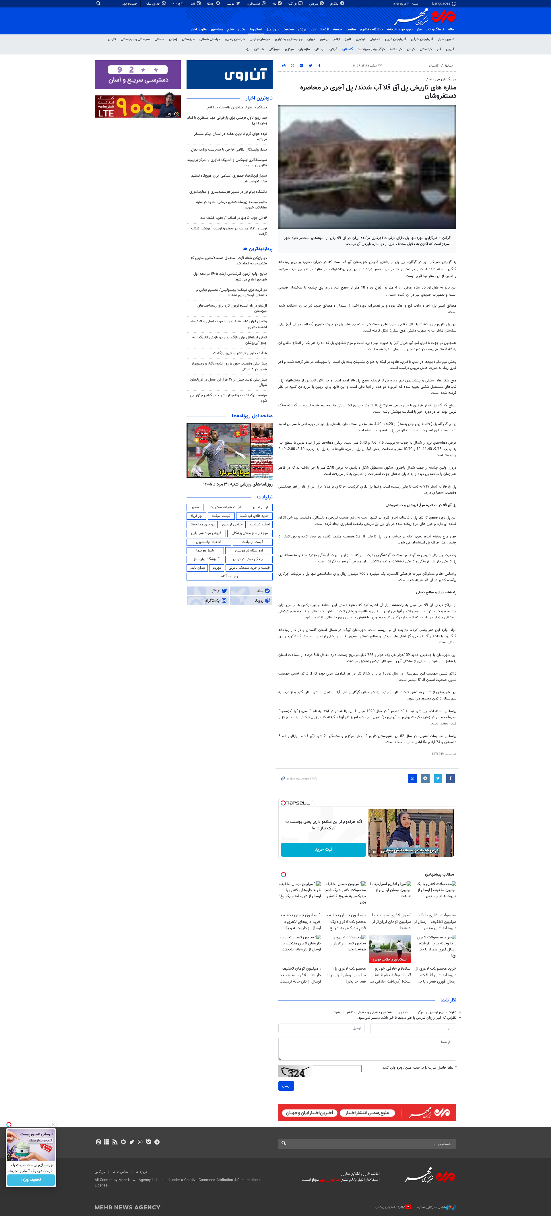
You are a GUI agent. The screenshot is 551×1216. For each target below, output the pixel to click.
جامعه (337, 29)
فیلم (230, 29)
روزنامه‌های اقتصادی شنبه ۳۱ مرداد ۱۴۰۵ (236, 484)
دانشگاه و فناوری (371, 29)
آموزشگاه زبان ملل (206, 559)
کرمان (411, 49)
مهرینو (216, 568)
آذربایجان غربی (395, 39)
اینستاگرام (254, 3)
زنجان (173, 39)
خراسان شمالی (209, 39)
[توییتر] (131, 1143)
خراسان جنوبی (260, 39)
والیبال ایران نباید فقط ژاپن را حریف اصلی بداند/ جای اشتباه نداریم (228, 324)
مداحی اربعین (232, 524)
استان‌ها (256, 29)
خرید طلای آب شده (254, 516)
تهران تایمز (197, 568)
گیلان (333, 49)
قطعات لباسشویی (209, 542)
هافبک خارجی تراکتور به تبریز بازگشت (240, 353)
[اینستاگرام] (140, 1143)
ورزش (302, 29)
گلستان (347, 49)
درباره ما (141, 1172)
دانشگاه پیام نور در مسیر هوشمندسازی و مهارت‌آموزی (228, 192)
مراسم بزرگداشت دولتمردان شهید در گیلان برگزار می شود (228, 398)
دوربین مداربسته (202, 524)
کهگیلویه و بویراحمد (371, 49)
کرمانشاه (396, 49)
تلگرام (334, 3)
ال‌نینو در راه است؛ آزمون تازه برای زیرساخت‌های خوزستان (232, 308)
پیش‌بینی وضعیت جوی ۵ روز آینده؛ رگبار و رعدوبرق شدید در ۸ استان (229, 366)
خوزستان (188, 39)
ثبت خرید (323, 849)
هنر (419, 29)
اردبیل (360, 39)
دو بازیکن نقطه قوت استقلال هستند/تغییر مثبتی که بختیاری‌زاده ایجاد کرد (229, 260)
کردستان (426, 49)
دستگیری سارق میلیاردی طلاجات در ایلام (237, 107)
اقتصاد (324, 29)
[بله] (148, 1143)
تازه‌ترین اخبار (259, 98)
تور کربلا (196, 516)
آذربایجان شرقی (422, 39)
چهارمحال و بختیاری (288, 39)
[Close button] (53, 1124)
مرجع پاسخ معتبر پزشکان (250, 533)
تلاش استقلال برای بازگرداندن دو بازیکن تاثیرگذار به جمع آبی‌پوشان (229, 340)
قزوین (450, 49)
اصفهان (375, 39)
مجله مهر (217, 29)
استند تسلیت (260, 524)
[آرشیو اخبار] (106, 1143)
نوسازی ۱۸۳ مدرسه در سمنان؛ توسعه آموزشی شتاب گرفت (229, 231)
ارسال (286, 1086)
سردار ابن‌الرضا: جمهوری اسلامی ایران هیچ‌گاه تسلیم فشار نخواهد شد (229, 178)
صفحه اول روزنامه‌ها (252, 416)
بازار (313, 29)
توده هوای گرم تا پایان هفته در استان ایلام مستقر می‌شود (230, 136)
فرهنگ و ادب (435, 29)
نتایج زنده (178, 3)
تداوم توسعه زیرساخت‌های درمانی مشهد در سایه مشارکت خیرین (231, 205)
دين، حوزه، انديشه (400, 29)
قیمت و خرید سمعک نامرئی (249, 568)
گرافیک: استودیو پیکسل (390, 1207)
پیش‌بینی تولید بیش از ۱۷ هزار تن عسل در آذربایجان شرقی (228, 382)
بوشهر (324, 39)
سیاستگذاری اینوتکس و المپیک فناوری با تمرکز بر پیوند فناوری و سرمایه (227, 162)
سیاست (288, 29)
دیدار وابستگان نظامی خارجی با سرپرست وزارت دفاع (229, 150)
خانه (451, 29)
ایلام (336, 39)
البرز (348, 39)
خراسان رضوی (235, 39)
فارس (112, 39)
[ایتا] (98, 1143)
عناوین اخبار (446, 39)
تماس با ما (120, 1172)
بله (274, 3)
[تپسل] (283, 803)
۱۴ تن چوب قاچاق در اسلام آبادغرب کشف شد (233, 218)
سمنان (159, 39)
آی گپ (293, 3)
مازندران (304, 49)
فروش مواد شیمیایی (206, 533)
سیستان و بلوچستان (135, 39)
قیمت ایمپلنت (252, 542)
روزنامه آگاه (229, 576)
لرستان (320, 49)
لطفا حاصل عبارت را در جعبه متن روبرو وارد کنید (419, 1068)
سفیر (195, 507)
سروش (314, 3)
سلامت (351, 29)
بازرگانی (100, 1172)
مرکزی (289, 49)
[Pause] (374, 852)
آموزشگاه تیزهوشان (249, 551)
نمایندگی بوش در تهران (250, 559)
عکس (242, 29)
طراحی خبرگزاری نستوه (431, 1207)
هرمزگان (274, 49)
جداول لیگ (153, 3)
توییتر (231, 3)
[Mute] (382, 852)
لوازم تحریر (260, 507)
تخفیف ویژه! (31, 1180)
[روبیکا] (123, 1143)
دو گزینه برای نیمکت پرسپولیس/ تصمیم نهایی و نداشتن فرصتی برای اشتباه (231, 292)
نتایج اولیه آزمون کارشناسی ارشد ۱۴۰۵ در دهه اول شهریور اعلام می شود (230, 276)
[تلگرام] (156, 1143)
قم (439, 49)
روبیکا (211, 3)
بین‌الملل (272, 29)
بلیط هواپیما (205, 551)
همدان (259, 49)
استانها (449, 65)
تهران (311, 39)
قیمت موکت (221, 516)
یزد (247, 49)
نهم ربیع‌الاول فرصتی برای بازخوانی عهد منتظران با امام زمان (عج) (227, 120)
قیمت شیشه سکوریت (226, 507)
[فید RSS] (115, 1143)
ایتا (193, 3)
